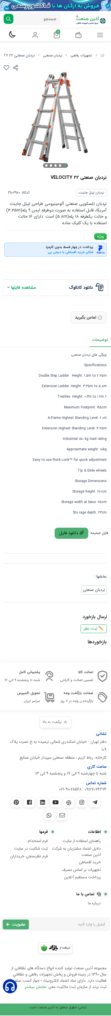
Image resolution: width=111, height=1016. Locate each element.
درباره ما (94, 903)
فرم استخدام (38, 841)
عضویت (18, 924)
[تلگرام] (94, 802)
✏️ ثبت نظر (94, 628)
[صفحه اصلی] (102, 55)
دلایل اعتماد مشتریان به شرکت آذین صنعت (76, 851)
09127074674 (95, 789)
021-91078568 (70, 789)
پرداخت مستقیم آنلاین (82, 877)
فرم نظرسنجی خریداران (29, 856)
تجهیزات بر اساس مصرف (81, 870)
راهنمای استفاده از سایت (82, 841)
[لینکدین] (42, 802)
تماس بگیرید (85, 317)
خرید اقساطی (90, 862)
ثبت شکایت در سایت (31, 848)
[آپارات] (68, 802)
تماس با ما (85, 894)
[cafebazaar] (55, 948)
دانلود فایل (69, 533)
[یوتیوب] (55, 802)
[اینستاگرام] (81, 802)
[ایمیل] (62, 815)
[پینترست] (16, 802)
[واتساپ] (49, 815)
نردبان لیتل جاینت (91, 192)
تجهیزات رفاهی (81, 55)
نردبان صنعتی (52, 55)
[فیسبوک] (29, 802)
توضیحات (100, 340)
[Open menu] (100, 34)
